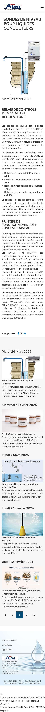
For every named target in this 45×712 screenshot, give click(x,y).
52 (34, 614)
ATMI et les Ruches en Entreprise (18, 433)
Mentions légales (11, 683)
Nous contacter (35, 683)
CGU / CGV (23, 683)
